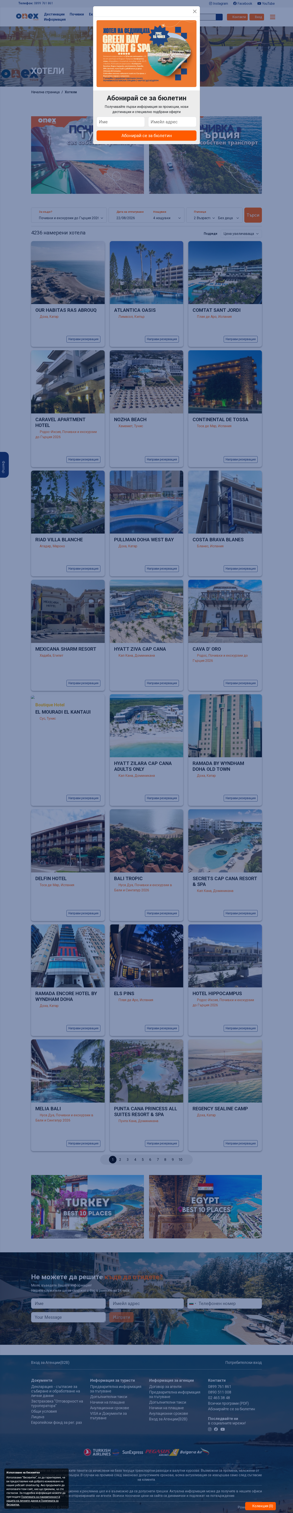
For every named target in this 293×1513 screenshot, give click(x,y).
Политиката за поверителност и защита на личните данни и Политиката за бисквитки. (33, 1500)
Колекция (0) (262, 1506)
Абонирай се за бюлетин (146, 135)
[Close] (194, 11)
